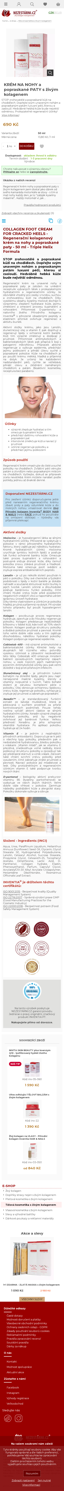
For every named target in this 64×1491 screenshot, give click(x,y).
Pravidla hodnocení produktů (42, 205)
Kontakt (12, 1361)
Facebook (13, 1387)
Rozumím (32, 1473)
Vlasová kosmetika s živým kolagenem (28, 1210)
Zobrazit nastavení (23, 1480)
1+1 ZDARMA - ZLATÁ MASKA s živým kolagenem (31, 1284)
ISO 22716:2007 (12, 897)
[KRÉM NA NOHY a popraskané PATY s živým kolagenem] (30, 76)
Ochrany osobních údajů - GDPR (27, 1327)
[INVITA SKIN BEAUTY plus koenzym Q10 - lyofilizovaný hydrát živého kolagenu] (32, 1075)
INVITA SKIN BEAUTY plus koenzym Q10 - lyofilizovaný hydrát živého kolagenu (29, 1053)
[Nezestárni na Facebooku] (7, 1421)
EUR (59, 12)
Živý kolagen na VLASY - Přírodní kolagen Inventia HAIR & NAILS (28, 1137)
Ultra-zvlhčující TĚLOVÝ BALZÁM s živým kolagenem (29, 1096)
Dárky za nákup (16, 1346)
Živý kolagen (13, 1190)
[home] (18, 15)
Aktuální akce (15, 1372)
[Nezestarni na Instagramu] (18, 1421)
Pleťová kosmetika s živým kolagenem (29, 1199)
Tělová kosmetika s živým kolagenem (30, 1204)
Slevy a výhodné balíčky (20, 1214)
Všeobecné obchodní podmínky (27, 1323)
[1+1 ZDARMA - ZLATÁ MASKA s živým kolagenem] (32, 1279)
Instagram (13, 1392)
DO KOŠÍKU (27, 146)
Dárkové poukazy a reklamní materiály (29, 1218)
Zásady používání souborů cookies (28, 1331)
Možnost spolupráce (19, 1367)
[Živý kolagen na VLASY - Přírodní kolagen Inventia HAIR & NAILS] (32, 1159)
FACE (28, 514)
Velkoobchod (15, 1403)
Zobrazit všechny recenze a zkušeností (26, 213)
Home (5, 21)
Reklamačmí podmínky (21, 1334)
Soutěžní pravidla (17, 1342)
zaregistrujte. (39, 171)
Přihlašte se (11, 171)
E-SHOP (13, 21)
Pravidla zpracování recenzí (24, 1338)
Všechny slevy (32, 1299)
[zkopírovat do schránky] (49, 221)
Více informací (31, 1484)
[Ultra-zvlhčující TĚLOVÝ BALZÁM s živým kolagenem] (32, 1117)
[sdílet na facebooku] (57, 221)
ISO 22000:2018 (13, 906)
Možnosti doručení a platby (24, 1319)
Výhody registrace (18, 1398)
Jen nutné (44, 1480)
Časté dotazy (15, 1315)
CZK (51, 12)
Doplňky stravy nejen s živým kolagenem (30, 1195)
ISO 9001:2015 (11, 891)
